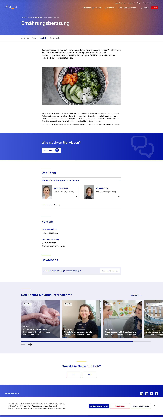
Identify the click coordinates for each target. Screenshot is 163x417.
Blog (138, 3)
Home (24, 17)
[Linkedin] (151, 393)
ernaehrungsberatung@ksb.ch (54, 246)
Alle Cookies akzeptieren (99, 406)
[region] (81, 406)
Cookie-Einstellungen (141, 406)
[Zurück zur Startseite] (11, 6)
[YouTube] (146, 393)
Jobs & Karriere (120, 3)
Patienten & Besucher (92, 8)
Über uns (131, 3)
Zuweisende (110, 8)
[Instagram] (141, 393)
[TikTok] (156, 393)
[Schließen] (155, 406)
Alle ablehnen (120, 406)
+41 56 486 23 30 (50, 243)
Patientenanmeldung (150, 3)
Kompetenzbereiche (127, 8)
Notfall (154, 8)
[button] (73, 374)
